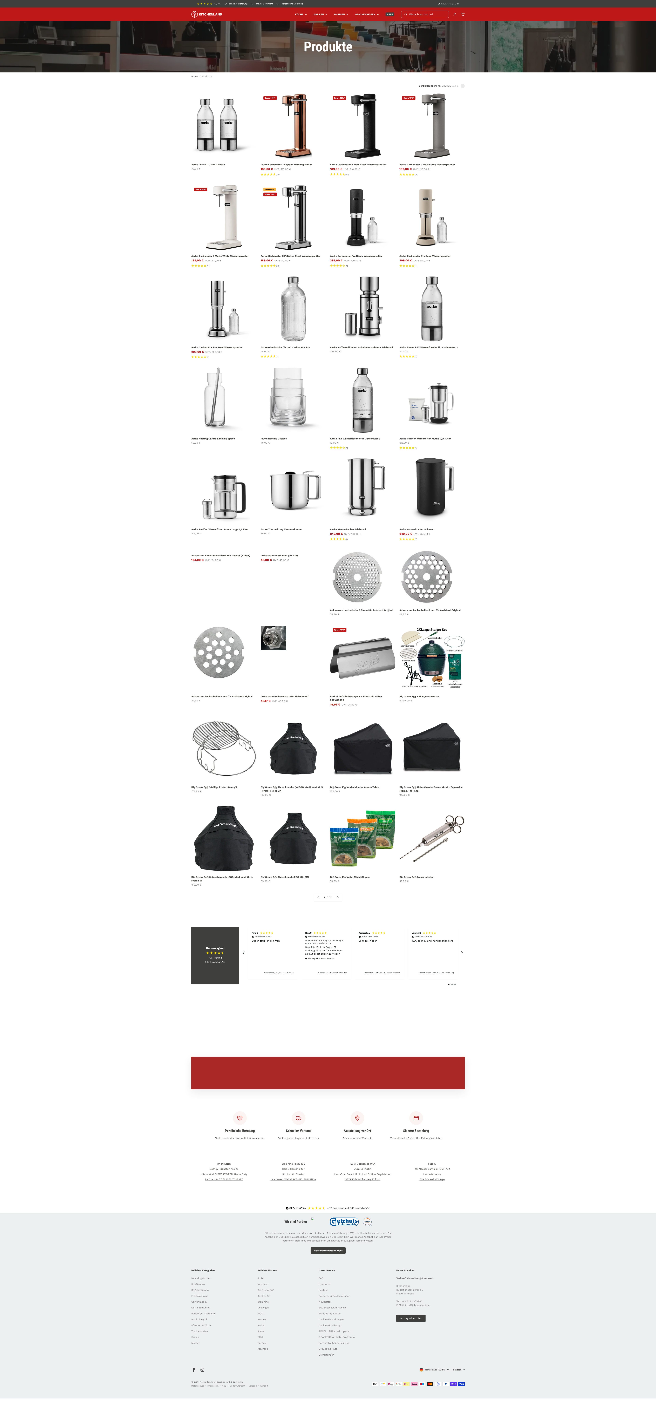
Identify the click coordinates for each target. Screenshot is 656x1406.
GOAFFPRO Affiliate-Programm (337, 1337)
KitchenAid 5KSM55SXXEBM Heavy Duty (224, 1174)
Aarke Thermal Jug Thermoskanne (281, 529)
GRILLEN (319, 14)
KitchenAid (263, 1296)
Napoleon (262, 1284)
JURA (260, 1278)
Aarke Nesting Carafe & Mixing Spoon (213, 438)
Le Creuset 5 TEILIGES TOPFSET (224, 1179)
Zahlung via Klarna (330, 1313)
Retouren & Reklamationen (334, 1296)
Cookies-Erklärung (329, 1325)
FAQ (321, 1278)
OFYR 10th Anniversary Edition (362, 1179)
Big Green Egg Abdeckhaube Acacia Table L (355, 787)
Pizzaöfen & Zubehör (203, 1313)
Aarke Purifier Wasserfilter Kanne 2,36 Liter (425, 438)
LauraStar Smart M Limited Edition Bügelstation (362, 1174)
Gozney (261, 1319)
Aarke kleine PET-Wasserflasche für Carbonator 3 (428, 347)
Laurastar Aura (432, 1174)
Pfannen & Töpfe (201, 1325)
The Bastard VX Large (432, 1179)
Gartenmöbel (199, 1301)
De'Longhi (263, 1307)
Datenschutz (197, 1386)
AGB (224, 1386)
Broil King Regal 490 (293, 1163)
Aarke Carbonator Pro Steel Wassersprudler (217, 347)
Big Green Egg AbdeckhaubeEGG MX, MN (285, 877)
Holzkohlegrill (199, 1319)
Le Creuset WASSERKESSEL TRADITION (293, 1179)
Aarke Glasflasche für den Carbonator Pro (285, 347)
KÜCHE (299, 14)
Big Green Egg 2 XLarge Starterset (419, 696)
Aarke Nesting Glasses (274, 438)
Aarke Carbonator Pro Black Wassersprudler (356, 256)
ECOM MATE (237, 1382)
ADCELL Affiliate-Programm (335, 1331)
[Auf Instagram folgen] (202, 1370)
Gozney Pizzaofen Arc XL (224, 1168)
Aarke (260, 1325)
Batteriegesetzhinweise (332, 1307)
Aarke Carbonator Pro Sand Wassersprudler (425, 256)
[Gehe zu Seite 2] (337, 897)
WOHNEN (339, 14)
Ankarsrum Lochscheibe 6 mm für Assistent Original (430, 610)
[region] (352, 952)
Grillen (195, 1337)
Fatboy (432, 1163)
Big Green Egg (265, 1290)
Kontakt (323, 1290)
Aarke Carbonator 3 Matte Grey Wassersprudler (427, 164)
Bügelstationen (200, 1290)
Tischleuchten (199, 1331)
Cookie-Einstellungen (331, 1319)
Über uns (324, 1284)
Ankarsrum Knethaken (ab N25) (279, 555)
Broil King (263, 1301)
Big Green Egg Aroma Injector (416, 877)
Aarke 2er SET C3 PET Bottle (208, 164)
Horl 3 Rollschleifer (293, 1168)
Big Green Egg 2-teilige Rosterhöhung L (214, 787)
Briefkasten (224, 1163)
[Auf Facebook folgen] (193, 1370)
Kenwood (262, 1348)
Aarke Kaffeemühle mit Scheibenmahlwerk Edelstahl (361, 347)
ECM (260, 1337)
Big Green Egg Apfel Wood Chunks (350, 877)
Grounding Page (328, 1348)
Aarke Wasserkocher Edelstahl (348, 529)
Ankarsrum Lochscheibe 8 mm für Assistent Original (222, 696)
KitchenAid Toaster (293, 1174)
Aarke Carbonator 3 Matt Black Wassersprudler (358, 164)
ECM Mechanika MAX (362, 1163)
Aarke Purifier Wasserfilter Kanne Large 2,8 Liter (220, 529)
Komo (260, 1331)
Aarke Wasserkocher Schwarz (416, 529)
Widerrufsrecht (237, 1386)
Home (194, 76)
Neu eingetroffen (201, 1278)
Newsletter (325, 1301)
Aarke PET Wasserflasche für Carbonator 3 (355, 438)
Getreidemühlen (200, 1307)
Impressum (212, 1386)
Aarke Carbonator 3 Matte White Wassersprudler (220, 256)
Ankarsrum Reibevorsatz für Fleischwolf (285, 696)
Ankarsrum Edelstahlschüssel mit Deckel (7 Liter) (220, 555)
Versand (253, 1386)
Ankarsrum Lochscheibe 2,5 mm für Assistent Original (361, 610)
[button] (244, 953)
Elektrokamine (199, 1296)
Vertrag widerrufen (411, 1318)
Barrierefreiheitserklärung (334, 1343)
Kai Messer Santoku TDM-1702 (432, 1168)
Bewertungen (326, 1354)
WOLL (260, 1313)
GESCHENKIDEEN (365, 14)
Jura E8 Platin (362, 1168)
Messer (195, 1343)
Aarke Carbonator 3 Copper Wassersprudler (286, 164)
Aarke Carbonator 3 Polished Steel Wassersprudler (290, 256)
